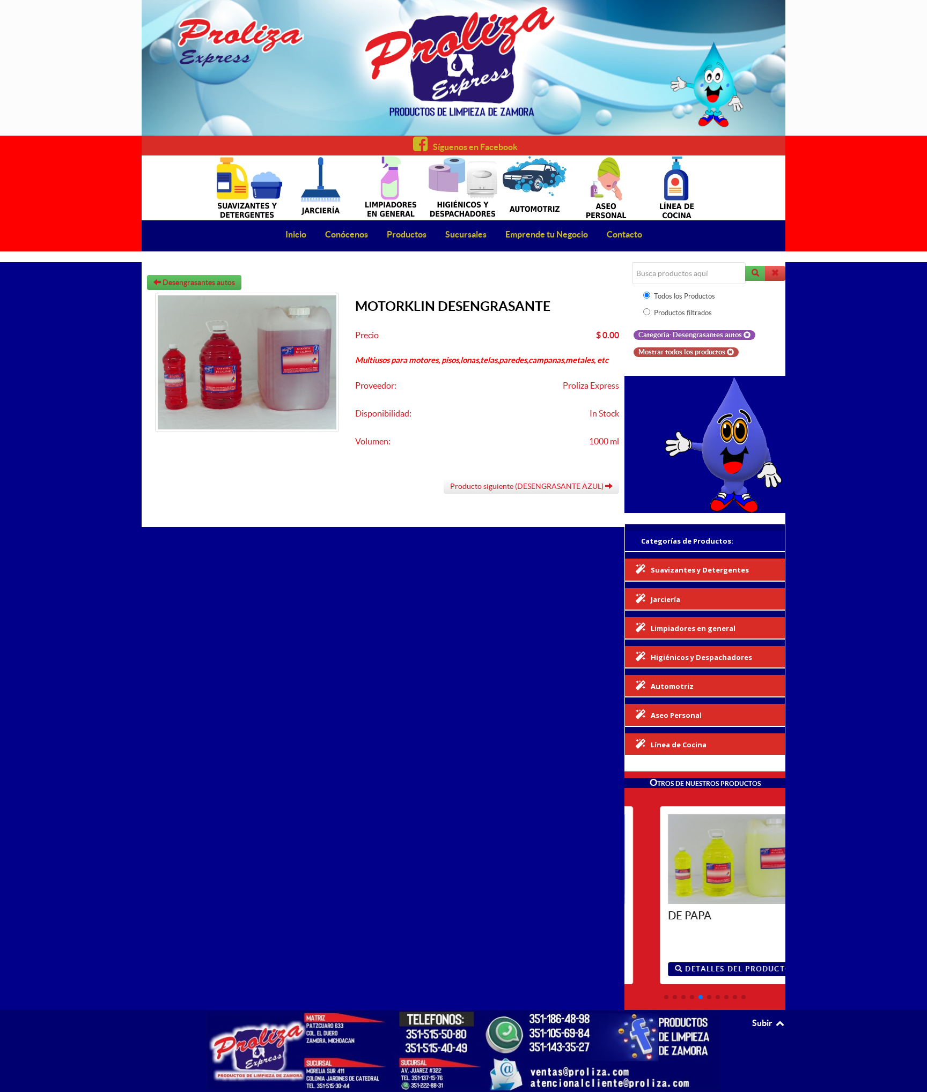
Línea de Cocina (679, 744)
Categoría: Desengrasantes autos (691, 335)
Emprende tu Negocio (546, 234)
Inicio (295, 234)
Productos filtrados (683, 313)
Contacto (624, 234)
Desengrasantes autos (198, 282)
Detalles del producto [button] (707, 969)
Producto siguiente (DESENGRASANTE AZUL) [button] (527, 486)
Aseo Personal (676, 715)
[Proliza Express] (463, 68)
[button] (666, 997)
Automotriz (672, 686)
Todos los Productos (684, 296)
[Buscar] (755, 273)
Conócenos (346, 234)
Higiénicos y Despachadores (701, 657)
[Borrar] (775, 273)
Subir (763, 1023)
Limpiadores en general (693, 628)
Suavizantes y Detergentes (700, 570)
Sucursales (466, 234)
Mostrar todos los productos (682, 352)
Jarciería (665, 599)
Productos (406, 234)
